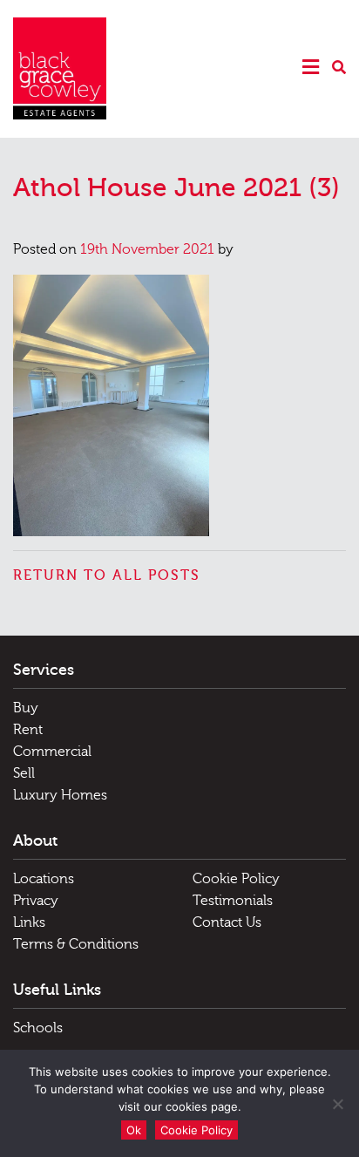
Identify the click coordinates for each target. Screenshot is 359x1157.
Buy (25, 708)
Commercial (52, 751)
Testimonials (233, 901)
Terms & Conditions (76, 944)
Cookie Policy (236, 879)
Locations (43, 879)
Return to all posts (106, 575)
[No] (337, 1104)
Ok (133, 1130)
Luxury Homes (60, 795)
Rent (28, 730)
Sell (24, 773)
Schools (38, 1028)
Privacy (35, 901)
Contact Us (227, 922)
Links (29, 922)
